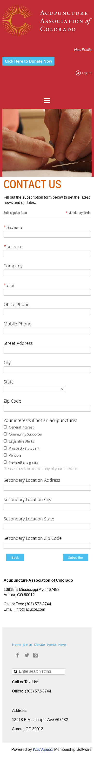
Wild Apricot (43, 749)
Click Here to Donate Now (28, 61)
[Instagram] (35, 655)
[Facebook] (17, 655)
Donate (39, 644)
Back (15, 557)
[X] (26, 655)
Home (16, 644)
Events (51, 644)
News (62, 644)
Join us (27, 644)
